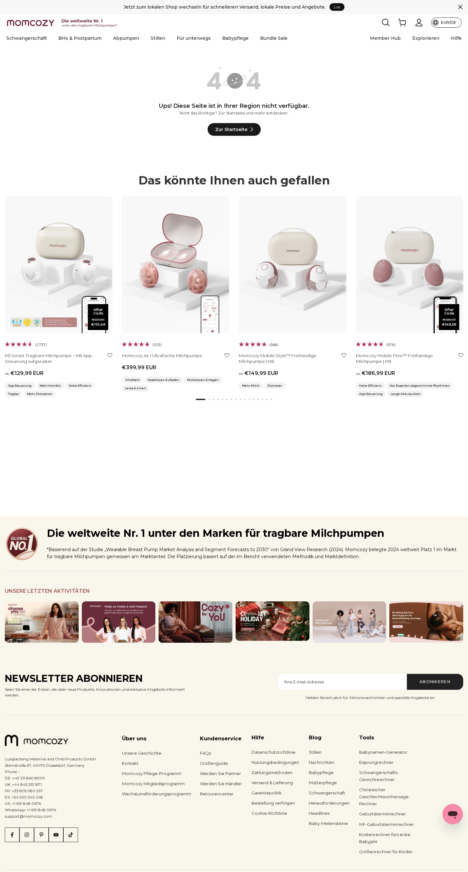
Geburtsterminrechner (382, 813)
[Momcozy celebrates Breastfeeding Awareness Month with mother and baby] (426, 622)
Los (337, 6)
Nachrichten (321, 762)
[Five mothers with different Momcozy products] (349, 622)
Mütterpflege (323, 782)
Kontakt (130, 763)
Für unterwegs (194, 38)
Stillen (158, 38)
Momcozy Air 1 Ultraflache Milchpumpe (162, 355)
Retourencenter (217, 793)
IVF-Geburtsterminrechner (386, 824)
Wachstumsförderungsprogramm (156, 793)
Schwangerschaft (26, 38)
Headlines (319, 813)
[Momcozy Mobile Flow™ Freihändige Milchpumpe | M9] (410, 264)
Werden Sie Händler (221, 783)
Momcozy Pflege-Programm (151, 773)
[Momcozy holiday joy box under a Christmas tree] (272, 621)
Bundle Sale (273, 38)
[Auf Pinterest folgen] (41, 834)
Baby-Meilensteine (328, 823)
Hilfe (456, 38)
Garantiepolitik (267, 792)
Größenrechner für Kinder (386, 851)
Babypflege (235, 38)
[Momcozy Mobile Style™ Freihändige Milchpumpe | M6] (292, 264)
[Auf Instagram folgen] (26, 834)
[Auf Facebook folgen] (12, 834)
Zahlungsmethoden (272, 772)
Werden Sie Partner (220, 773)
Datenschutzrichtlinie (273, 752)
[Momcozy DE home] (62, 22)
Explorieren (425, 38)
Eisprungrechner (376, 762)
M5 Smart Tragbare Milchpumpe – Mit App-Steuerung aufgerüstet (49, 358)
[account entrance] (419, 22)
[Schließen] (460, 7)
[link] (402, 22)
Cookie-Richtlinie (269, 813)
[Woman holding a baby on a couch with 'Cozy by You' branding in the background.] (195, 622)
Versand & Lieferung (272, 782)
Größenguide (214, 763)
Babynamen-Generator (383, 752)
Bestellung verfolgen (273, 803)
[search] (385, 22)
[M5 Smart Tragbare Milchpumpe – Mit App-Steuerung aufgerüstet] (58, 264)
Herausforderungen (329, 803)
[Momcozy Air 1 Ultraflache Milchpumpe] (176, 264)
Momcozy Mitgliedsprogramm (153, 783)
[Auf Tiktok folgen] (70, 834)
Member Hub (385, 38)
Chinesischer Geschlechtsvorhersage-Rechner (384, 796)
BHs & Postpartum (80, 38)
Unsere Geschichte (141, 753)
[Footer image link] (42, 622)
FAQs (205, 753)
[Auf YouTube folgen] (56, 834)
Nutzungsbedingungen (275, 762)
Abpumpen (126, 38)
